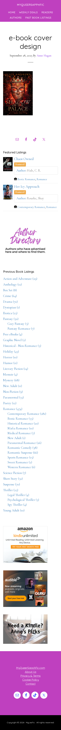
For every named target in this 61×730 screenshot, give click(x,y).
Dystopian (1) (11, 307)
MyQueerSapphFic (30, 4)
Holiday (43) (11, 351)
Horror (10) (10, 357)
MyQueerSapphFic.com (30, 668)
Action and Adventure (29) (20, 279)
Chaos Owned (24, 159)
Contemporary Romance (31, 207)
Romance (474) (12, 409)
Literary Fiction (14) (15, 369)
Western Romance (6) (21, 467)
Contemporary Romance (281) (27, 414)
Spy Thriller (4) (17, 505)
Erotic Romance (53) (20, 419)
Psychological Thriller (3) (23, 500)
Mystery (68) (11, 380)
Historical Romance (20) (23, 423)
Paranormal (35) (13, 397)
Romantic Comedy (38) (22, 448)
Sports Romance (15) (21, 457)
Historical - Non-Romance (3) (22, 346)
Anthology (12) (12, 284)
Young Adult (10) (14, 510)
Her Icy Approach (26, 186)
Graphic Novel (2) (14, 340)
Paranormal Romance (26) (24, 443)
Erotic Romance (26, 179)
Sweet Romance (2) (20, 462)
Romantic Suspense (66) (23, 453)
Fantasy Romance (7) (21, 329)
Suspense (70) (11, 484)
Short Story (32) (13, 479)
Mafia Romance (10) (21, 428)
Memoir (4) (10, 374)
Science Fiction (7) (14, 473)
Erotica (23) (10, 313)
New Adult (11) (12, 386)
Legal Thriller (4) (18, 495)
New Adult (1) (16, 438)
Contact (31, 683)
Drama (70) (10, 302)
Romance (42, 179)
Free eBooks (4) (12, 334)
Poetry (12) (9, 403)
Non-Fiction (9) (13, 392)
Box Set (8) (10, 290)
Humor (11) (10, 363)
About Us (30, 672)
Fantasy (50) (11, 319)
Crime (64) (10, 296)
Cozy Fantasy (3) (18, 324)
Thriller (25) (10, 490)
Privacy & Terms (30, 675)
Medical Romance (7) (21, 433)
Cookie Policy (30, 679)
